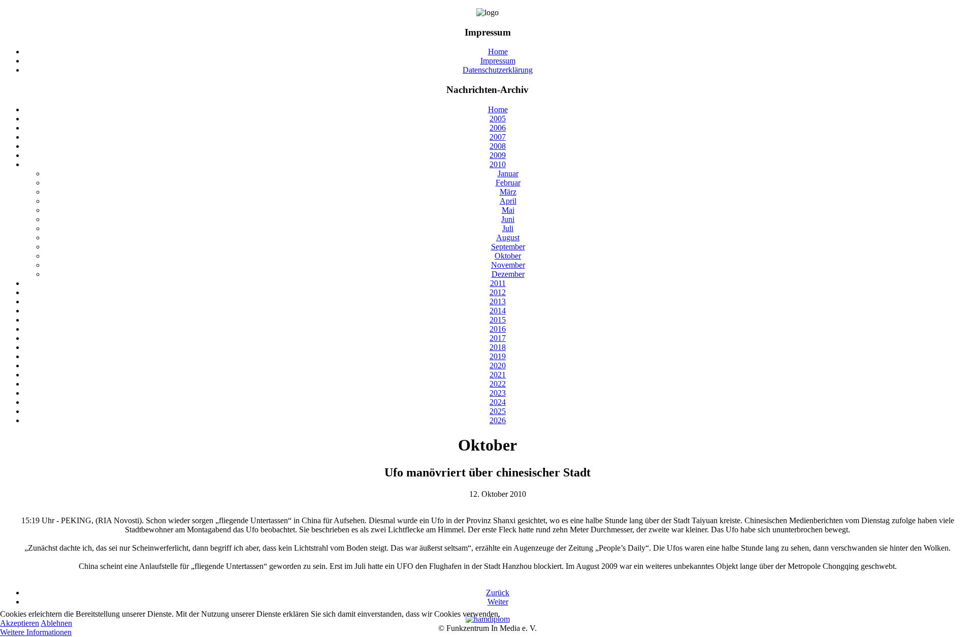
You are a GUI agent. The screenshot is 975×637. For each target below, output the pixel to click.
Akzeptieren (19, 623)
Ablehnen (56, 623)
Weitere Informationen (36, 632)
